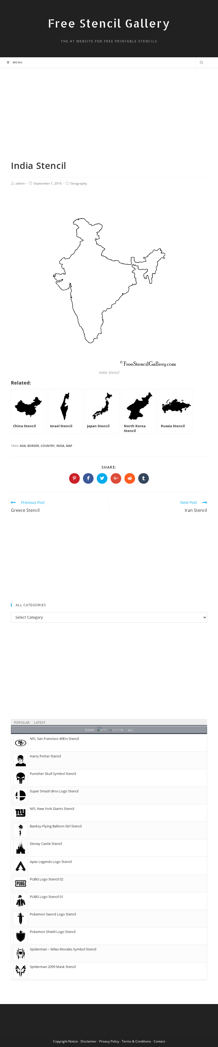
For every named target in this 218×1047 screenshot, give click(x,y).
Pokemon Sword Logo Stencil (53, 914)
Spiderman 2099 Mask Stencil (53, 966)
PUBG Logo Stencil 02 (46, 879)
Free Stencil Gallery (109, 23)
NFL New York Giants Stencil (52, 808)
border (33, 446)
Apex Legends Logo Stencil (51, 861)
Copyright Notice (65, 1041)
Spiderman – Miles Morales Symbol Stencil (63, 949)
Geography (78, 183)
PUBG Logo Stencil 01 (46, 896)
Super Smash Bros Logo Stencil (54, 791)
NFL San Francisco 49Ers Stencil (54, 738)
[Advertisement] (109, 120)
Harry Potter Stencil (45, 756)
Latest (39, 722)
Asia (23, 446)
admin (20, 183)
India (60, 446)
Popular (22, 722)
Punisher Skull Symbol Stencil (53, 773)
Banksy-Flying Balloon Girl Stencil (56, 826)
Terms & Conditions (136, 1041)
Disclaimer (89, 1041)
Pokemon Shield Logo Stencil (53, 931)
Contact (159, 1041)
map (69, 446)
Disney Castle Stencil (46, 843)
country (48, 446)
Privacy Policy (109, 1041)
